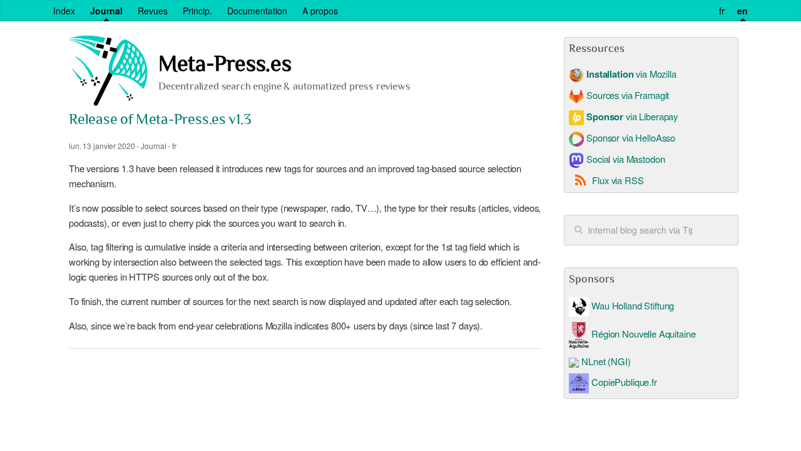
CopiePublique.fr (624, 381)
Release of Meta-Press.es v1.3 (160, 120)
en (742, 10)
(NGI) (619, 361)
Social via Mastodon (624, 158)
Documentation (257, 10)
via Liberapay (632, 116)
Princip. (197, 10)
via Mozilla (631, 73)
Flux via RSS (617, 180)
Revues (153, 10)
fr (722, 10)
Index (64, 10)
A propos (320, 10)
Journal (106, 10)
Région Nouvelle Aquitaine (642, 333)
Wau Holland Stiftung (631, 305)
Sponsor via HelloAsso (629, 137)
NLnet (593, 361)
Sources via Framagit (626, 94)
